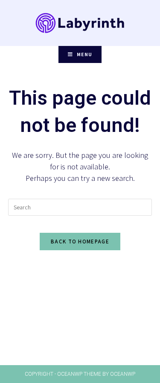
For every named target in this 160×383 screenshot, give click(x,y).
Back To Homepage (80, 241)
